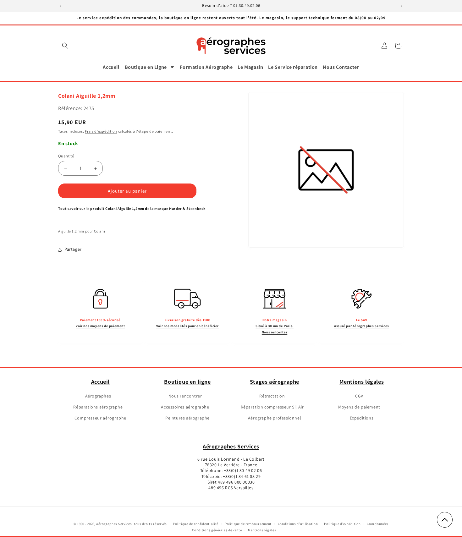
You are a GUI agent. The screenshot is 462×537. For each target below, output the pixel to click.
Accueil (100, 381)
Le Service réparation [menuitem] (293, 67)
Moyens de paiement (359, 407)
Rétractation (272, 396)
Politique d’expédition (342, 524)
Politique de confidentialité (196, 524)
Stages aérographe (274, 381)
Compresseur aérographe (100, 418)
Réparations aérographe (98, 407)
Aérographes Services (231, 446)
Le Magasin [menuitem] (250, 67)
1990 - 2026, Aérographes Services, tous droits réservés (121, 524)
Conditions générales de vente (217, 530)
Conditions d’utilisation (298, 524)
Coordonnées (377, 524)
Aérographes (98, 396)
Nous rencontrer (185, 396)
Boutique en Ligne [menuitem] (146, 67)
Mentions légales (361, 381)
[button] (65, 45)
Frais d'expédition (101, 131)
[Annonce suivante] (402, 6)
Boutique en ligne (187, 381)
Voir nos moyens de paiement (100, 326)
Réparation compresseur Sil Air (272, 407)
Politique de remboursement (248, 524)
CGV (359, 396)
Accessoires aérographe (185, 407)
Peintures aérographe (187, 418)
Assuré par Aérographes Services (361, 326)
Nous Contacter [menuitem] (341, 67)
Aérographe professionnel (274, 418)
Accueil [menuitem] (111, 67)
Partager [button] (73, 249)
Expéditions (362, 418)
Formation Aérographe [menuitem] (206, 67)
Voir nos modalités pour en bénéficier (187, 326)
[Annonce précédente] (60, 6)
